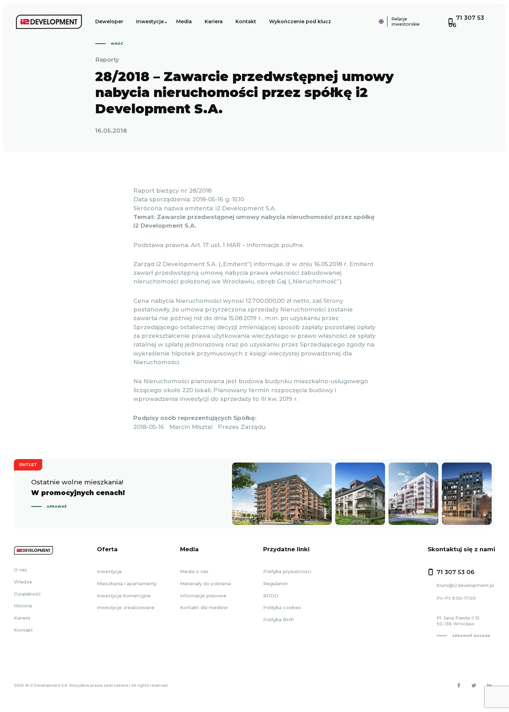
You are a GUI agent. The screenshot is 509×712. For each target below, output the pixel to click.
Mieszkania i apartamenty (127, 583)
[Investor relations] (362, 21)
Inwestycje (150, 21)
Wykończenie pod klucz (300, 21)
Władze (23, 581)
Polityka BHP (278, 619)
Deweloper (109, 21)
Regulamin (275, 583)
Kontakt (245, 21)
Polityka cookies (282, 607)
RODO (270, 595)
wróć (117, 43)
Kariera (214, 21)
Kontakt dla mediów (204, 607)
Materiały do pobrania (205, 583)
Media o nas (194, 571)
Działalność (27, 594)
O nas (20, 569)
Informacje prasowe (203, 595)
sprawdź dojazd (471, 636)
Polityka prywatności (287, 571)
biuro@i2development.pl (465, 585)
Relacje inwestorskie (406, 21)
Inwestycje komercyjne (124, 595)
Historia (23, 605)
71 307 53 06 (455, 572)
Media (184, 21)
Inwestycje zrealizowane (125, 607)
